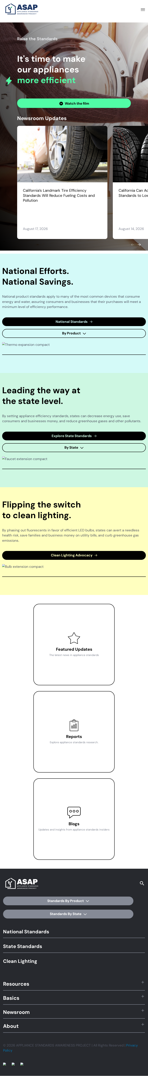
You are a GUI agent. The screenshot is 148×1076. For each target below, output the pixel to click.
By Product (71, 333)
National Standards (72, 321)
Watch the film (77, 103)
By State (71, 447)
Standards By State (66, 914)
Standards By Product (65, 901)
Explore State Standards (72, 436)
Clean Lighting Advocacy (72, 555)
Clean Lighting (20, 961)
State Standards (22, 946)
